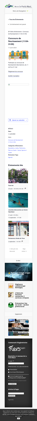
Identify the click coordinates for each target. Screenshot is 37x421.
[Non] (35, 415)
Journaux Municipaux (17, 372)
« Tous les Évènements (15, 19)
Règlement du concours (15, 71)
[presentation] (18, 176)
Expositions (11, 148)
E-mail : (11, 361)
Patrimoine (22, 148)
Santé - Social (17, 150)
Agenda (10, 157)
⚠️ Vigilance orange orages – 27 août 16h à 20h (19, 273)
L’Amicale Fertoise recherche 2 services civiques (22, 295)
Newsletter (13, 369)
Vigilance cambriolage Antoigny (20, 286)
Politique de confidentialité (17, 381)
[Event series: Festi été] (25, 188)
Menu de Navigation (19, 11)
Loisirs (17, 148)
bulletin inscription (13, 76)
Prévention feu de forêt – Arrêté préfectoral (22, 304)
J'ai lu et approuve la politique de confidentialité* (17, 377)
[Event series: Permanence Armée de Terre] (22, 241)
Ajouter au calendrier (18, 120)
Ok (18, 418)
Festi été (10, 185)
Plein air (10, 150)
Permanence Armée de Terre (16, 238)
